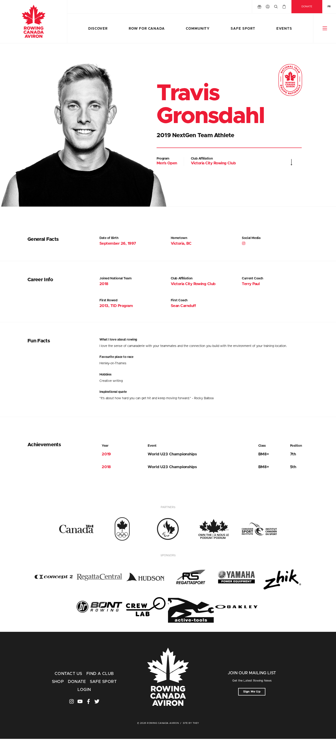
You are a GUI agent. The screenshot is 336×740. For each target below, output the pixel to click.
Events (284, 28)
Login (84, 690)
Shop (58, 682)
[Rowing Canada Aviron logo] (168, 677)
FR (329, 6)
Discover (98, 28)
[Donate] (259, 6)
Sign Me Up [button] (251, 691)
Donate (306, 6)
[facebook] (88, 701)
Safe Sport (243, 28)
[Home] (33, 21)
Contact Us (68, 674)
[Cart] (284, 6)
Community (198, 28)
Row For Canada (147, 28)
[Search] (276, 6)
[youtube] (80, 701)
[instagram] (244, 244)
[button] (324, 28)
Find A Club (100, 674)
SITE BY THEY (191, 723)
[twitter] (96, 701)
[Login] (268, 6)
